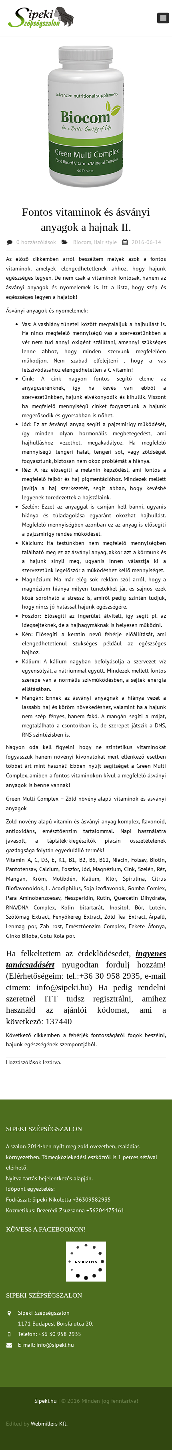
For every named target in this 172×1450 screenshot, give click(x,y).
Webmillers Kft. (49, 1423)
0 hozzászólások (36, 242)
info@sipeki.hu (55, 1344)
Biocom (82, 242)
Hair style (105, 242)
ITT (55, 998)
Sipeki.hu (45, 1400)
